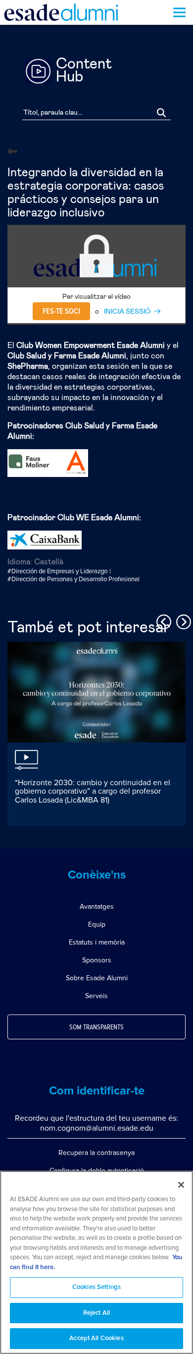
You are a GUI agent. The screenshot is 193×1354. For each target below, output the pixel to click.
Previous (162, 620)
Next (182, 620)
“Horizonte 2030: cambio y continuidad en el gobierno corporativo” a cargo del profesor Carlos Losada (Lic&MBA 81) (92, 791)
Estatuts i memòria (97, 942)
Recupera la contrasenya (96, 1153)
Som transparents (96, 1027)
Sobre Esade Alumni (97, 978)
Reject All (96, 1313)
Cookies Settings (96, 1287)
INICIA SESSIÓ (127, 311)
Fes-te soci (61, 311)
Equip (96, 924)
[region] (96, 1262)
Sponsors (96, 960)
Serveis (96, 996)
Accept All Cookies (96, 1338)
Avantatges (97, 906)
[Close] (181, 1185)
